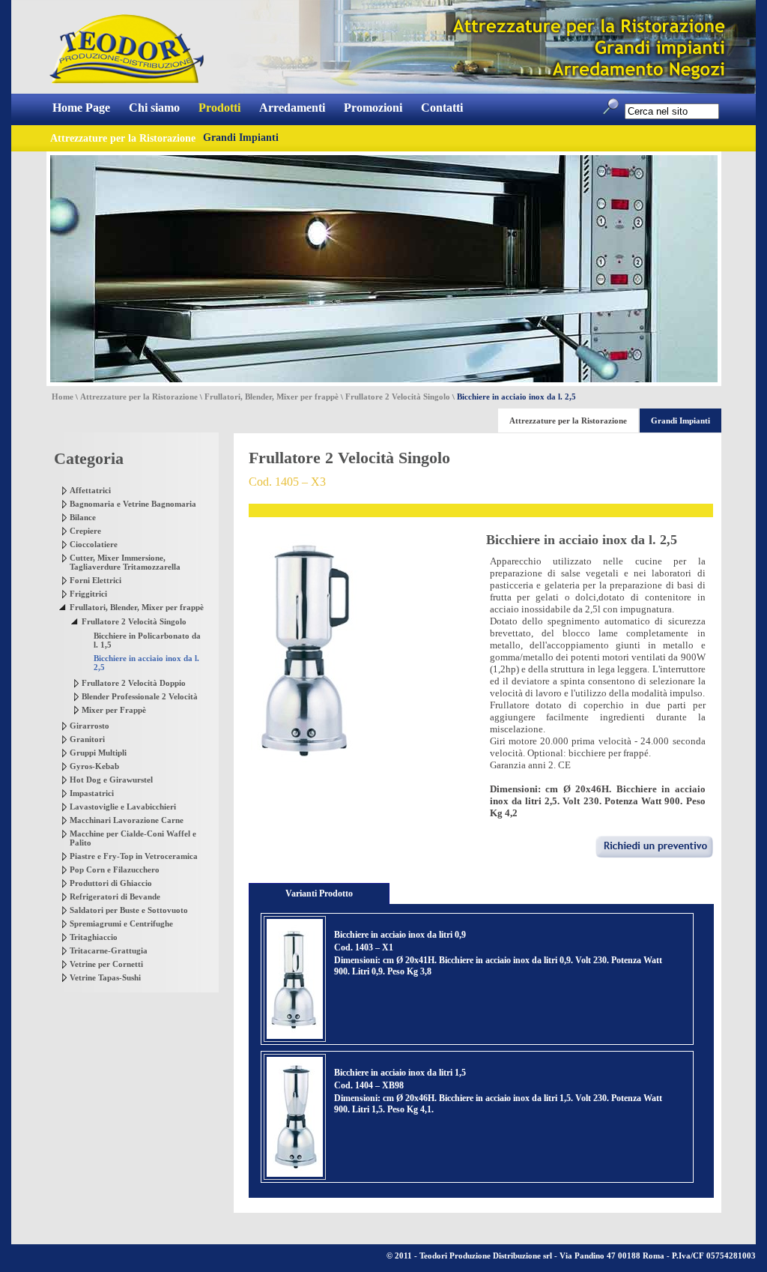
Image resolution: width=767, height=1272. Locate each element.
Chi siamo (154, 107)
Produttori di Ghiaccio (111, 882)
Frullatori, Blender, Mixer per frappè (271, 396)
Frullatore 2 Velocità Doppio (134, 682)
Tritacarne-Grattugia (109, 950)
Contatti (442, 107)
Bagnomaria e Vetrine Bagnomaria (133, 503)
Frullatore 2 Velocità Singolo (397, 396)
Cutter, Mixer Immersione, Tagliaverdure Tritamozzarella (125, 562)
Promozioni (373, 107)
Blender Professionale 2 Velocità (140, 696)
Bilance (83, 517)
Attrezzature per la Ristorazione (139, 396)
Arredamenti (292, 107)
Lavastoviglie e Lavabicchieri (123, 806)
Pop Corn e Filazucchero (115, 869)
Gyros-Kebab (94, 766)
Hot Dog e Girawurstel (111, 779)
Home (62, 396)
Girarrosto (89, 725)
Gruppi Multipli (98, 752)
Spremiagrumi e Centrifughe (121, 923)
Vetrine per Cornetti (106, 963)
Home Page (81, 107)
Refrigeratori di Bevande (115, 896)
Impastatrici (92, 793)
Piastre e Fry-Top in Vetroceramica (134, 855)
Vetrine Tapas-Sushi (105, 977)
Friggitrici (88, 593)
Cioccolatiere (94, 544)
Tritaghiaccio (94, 936)
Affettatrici (90, 490)
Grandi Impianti (241, 137)
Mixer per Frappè (114, 709)
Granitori (87, 739)
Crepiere (85, 530)
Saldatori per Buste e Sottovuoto (129, 909)
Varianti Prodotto (319, 893)
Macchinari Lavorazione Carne (127, 820)
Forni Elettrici (95, 580)
